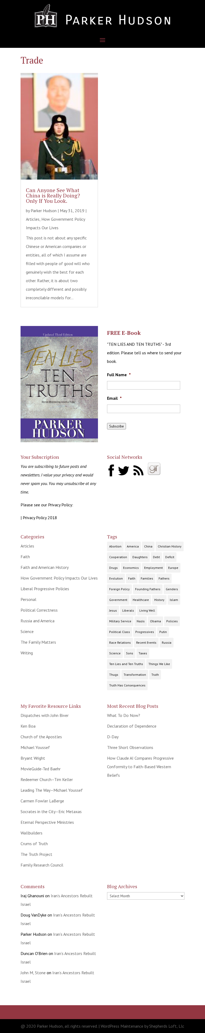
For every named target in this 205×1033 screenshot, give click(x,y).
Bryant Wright (33, 758)
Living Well (147, 610)
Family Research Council (42, 865)
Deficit (169, 557)
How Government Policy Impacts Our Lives (59, 578)
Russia (166, 642)
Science (27, 631)
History (159, 600)
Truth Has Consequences (127, 685)
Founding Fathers (147, 589)
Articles (33, 219)
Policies (172, 621)
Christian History (170, 546)
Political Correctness (39, 610)
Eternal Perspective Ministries (47, 822)
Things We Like (159, 664)
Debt (156, 557)
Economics (131, 568)
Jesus (113, 610)
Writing (27, 652)
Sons (129, 653)
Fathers (164, 578)
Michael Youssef (35, 747)
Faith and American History (45, 567)
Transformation (135, 675)
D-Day (113, 736)
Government (118, 600)
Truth (155, 675)
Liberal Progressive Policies (45, 588)
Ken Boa (28, 726)
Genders (172, 589)
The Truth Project (36, 854)
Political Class (119, 632)
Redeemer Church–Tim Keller (47, 779)
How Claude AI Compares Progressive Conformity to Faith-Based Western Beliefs (140, 766)
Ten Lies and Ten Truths (126, 664)
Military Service (120, 621)
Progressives (144, 632)
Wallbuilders (31, 833)
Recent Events (146, 642)
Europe (173, 568)
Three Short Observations (130, 747)
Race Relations (120, 642)
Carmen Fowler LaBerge (42, 800)
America (133, 546)
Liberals (128, 610)
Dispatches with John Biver (45, 715)
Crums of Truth (34, 843)
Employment (153, 568)
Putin (163, 632)
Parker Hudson (44, 210)
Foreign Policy (119, 589)
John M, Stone (33, 972)
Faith (25, 556)
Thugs (113, 675)
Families (147, 578)
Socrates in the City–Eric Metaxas (51, 811)
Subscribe (116, 426)
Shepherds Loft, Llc (166, 1026)
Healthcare (141, 600)
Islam (174, 600)
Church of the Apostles (41, 736)
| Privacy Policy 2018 (39, 517)
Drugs (113, 568)
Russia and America (37, 620)
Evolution (116, 578)
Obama (155, 621)
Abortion (115, 546)
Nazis (141, 621)
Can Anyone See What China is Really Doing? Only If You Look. (53, 195)
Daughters (140, 557)
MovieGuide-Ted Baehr (41, 768)
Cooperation (118, 557)
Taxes (143, 653)
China (148, 546)
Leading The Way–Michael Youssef (52, 790)
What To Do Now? (123, 715)
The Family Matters (38, 642)
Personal (28, 599)
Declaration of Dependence (131, 726)
